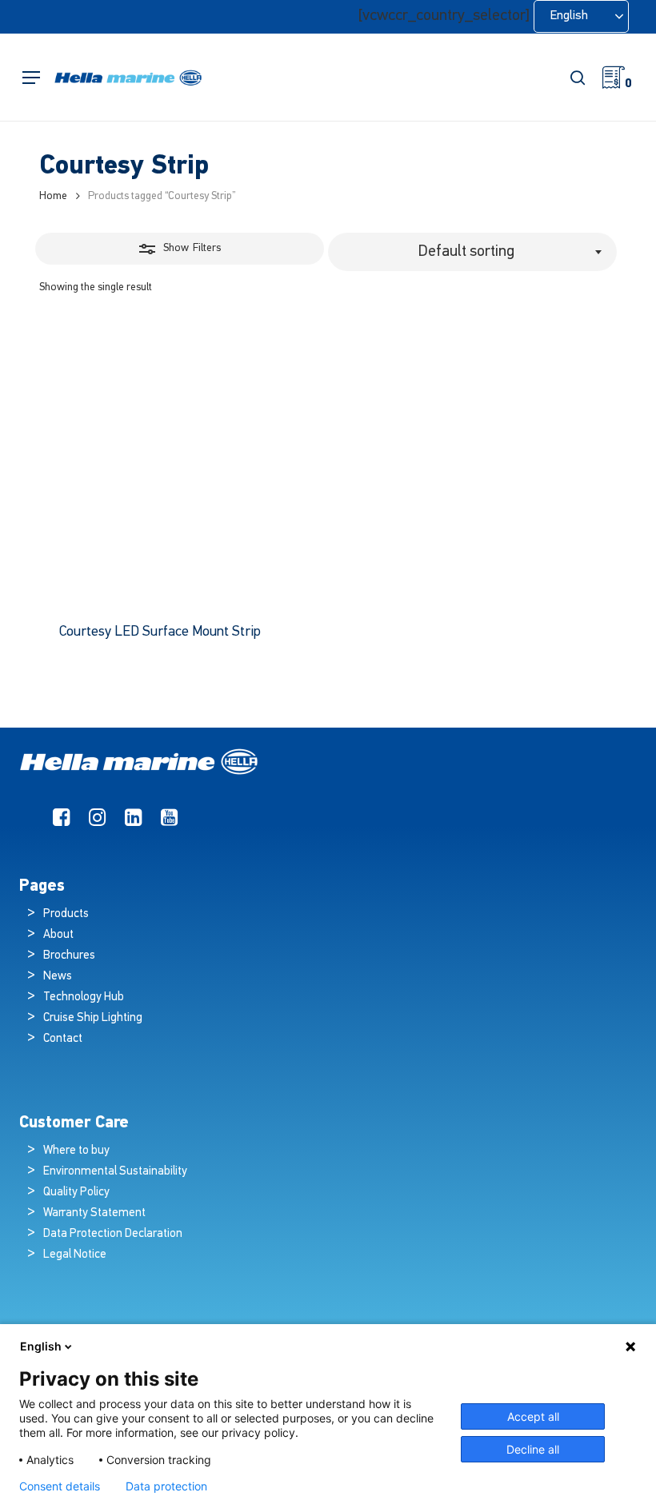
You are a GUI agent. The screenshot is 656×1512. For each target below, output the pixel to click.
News (57, 977)
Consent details (59, 1486)
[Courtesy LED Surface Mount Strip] (179, 462)
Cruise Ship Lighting (92, 1018)
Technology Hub (83, 997)
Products (66, 914)
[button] (31, 78)
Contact (62, 1039)
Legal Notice (74, 1255)
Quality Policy (76, 1193)
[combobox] (472, 252)
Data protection (166, 1486)
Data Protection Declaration (112, 1234)
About (58, 935)
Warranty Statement (94, 1213)
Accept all (533, 1416)
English (41, 1346)
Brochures (69, 956)
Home (53, 196)
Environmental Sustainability (115, 1172)
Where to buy (76, 1151)
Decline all (532, 1449)
